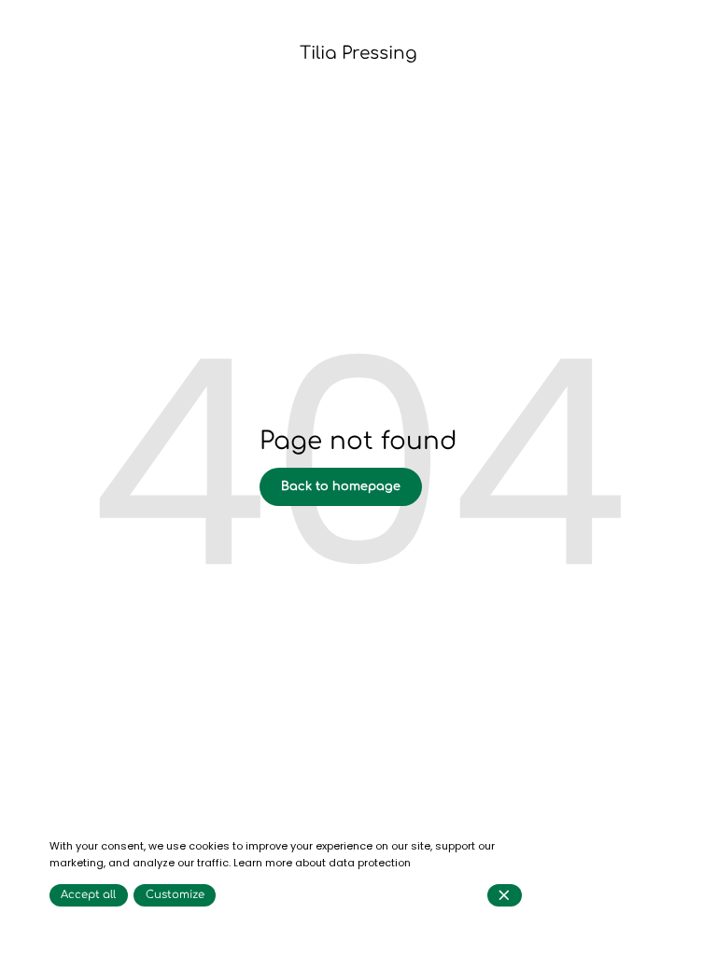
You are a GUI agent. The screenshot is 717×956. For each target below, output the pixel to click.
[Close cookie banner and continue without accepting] (504, 895)
